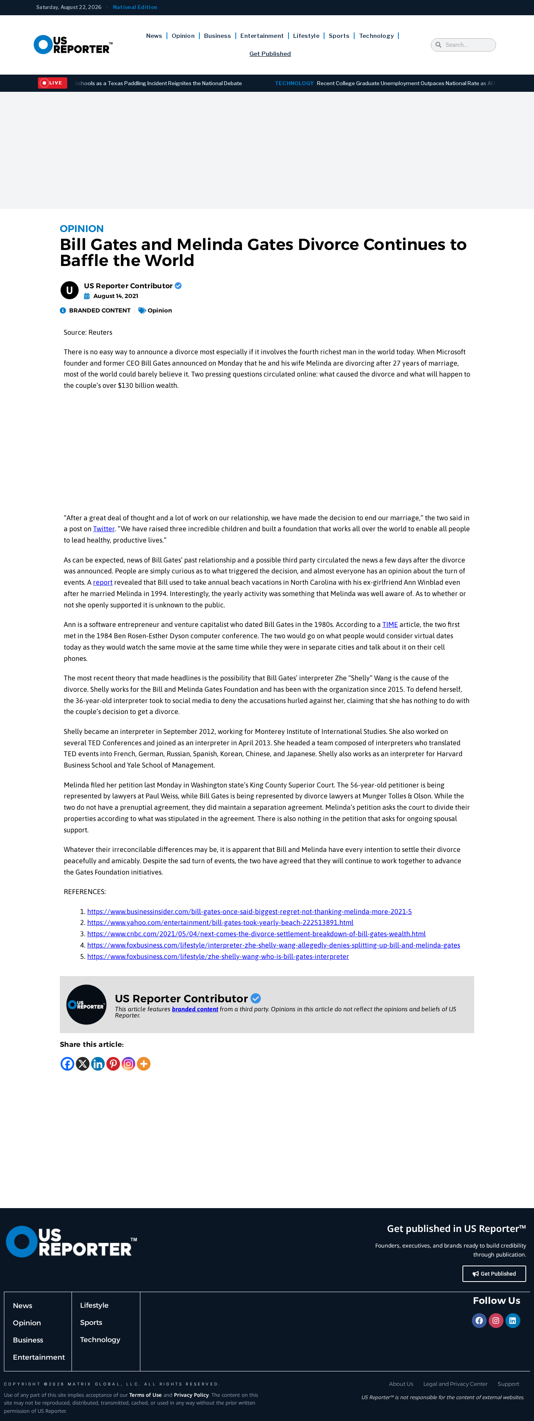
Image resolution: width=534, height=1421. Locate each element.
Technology (376, 35)
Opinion (183, 35)
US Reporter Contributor (129, 286)
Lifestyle (306, 35)
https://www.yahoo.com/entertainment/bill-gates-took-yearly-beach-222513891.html (220, 922)
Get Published (270, 53)
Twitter (104, 529)
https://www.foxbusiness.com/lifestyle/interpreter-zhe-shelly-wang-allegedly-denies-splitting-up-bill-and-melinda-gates (273, 945)
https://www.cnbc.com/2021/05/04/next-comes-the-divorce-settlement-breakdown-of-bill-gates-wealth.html (256, 934)
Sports (339, 35)
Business (217, 35)
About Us (401, 1383)
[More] (144, 1064)
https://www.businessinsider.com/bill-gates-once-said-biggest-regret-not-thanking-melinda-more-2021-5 (249, 911)
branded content (195, 1008)
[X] (83, 1064)
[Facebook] (67, 1064)
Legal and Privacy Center (455, 1383)
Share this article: (92, 1044)
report (103, 582)
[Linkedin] (98, 1064)
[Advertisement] (267, 150)
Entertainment (261, 35)
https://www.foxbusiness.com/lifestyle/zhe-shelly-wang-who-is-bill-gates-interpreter (218, 956)
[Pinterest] (113, 1064)
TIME (390, 624)
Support (508, 1383)
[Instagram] (128, 1064)
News (154, 35)
